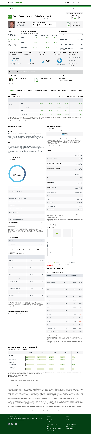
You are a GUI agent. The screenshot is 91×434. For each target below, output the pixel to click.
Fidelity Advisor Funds (13, 8)
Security (48, 426)
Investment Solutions (70, 423)
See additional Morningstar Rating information (56, 145)
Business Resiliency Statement (53, 424)
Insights (67, 421)
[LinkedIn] (9, 424)
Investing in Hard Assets (20, 78)
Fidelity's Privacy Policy (19, 420)
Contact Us (66, 2)
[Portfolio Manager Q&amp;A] (69, 24)
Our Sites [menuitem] (73, 2)
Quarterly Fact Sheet (19, 84)
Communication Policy (51, 423)
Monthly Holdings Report (65, 80)
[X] (16, 424)
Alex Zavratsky (20, 22)
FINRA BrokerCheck (50, 430)
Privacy (48, 421)
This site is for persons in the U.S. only (54, 428)
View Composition (11, 226)
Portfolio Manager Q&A (76, 23)
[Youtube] (12, 424)
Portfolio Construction (71, 424)
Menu (11, 2)
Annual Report (62, 78)
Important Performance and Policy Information (17, 120)
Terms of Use (49, 419)
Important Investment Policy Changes (15, 121)
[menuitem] (10, 2)
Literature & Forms (70, 428)
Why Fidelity (10, 417)
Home (67, 419)
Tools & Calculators (70, 426)
